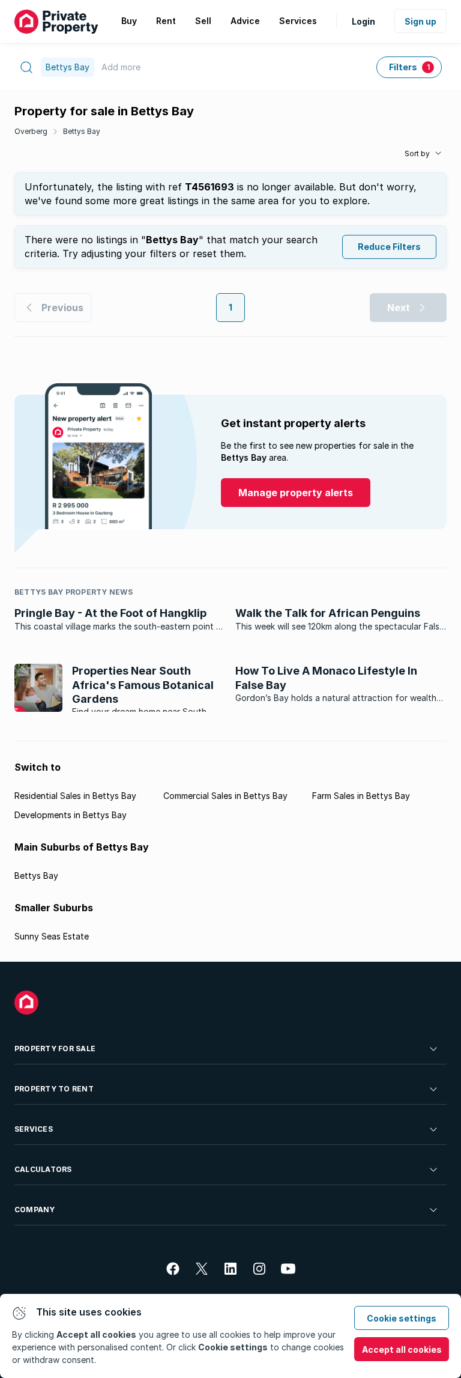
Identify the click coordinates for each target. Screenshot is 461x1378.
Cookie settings (401, 1318)
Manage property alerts (295, 493)
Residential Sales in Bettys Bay (75, 796)
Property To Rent (54, 1088)
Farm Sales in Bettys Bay (361, 796)
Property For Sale (54, 1048)
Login (363, 21)
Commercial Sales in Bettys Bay (225, 796)
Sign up (420, 21)
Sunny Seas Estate (51, 936)
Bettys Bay (81, 131)
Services (33, 1129)
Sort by (417, 153)
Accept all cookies (402, 1349)
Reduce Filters (389, 246)
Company (34, 1209)
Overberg (30, 131)
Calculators (43, 1169)
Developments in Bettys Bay (70, 815)
